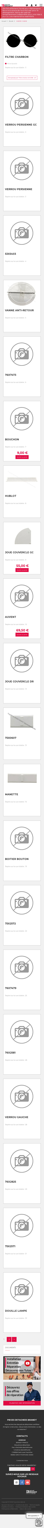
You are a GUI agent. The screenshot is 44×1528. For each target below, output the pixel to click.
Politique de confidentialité (10, 1509)
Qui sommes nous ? (8, 1505)
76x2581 (10, 1052)
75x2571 (10, 1246)
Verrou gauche (16, 1117)
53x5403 (10, 253)
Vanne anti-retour (19, 310)
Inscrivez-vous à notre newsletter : (22, 1465)
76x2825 (10, 1181)
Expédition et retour (8, 1507)
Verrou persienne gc (21, 124)
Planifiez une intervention (22, 1403)
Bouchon (12, 439)
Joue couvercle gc (19, 552)
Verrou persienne (18, 189)
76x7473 (10, 375)
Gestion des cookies (25, 1509)
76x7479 (10, 988)
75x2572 (10, 923)
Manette (11, 794)
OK (33, 1469)
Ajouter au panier (22, 457)
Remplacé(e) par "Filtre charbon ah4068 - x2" (22, 78)
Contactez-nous (22, 1460)
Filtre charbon (17, 57)
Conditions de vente (22, 1505)
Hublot (10, 496)
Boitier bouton (17, 859)
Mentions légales (35, 1505)
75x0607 (10, 738)
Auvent (10, 617)
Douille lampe (16, 1310)
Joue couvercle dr (19, 681)
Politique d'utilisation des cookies (25, 1507)
